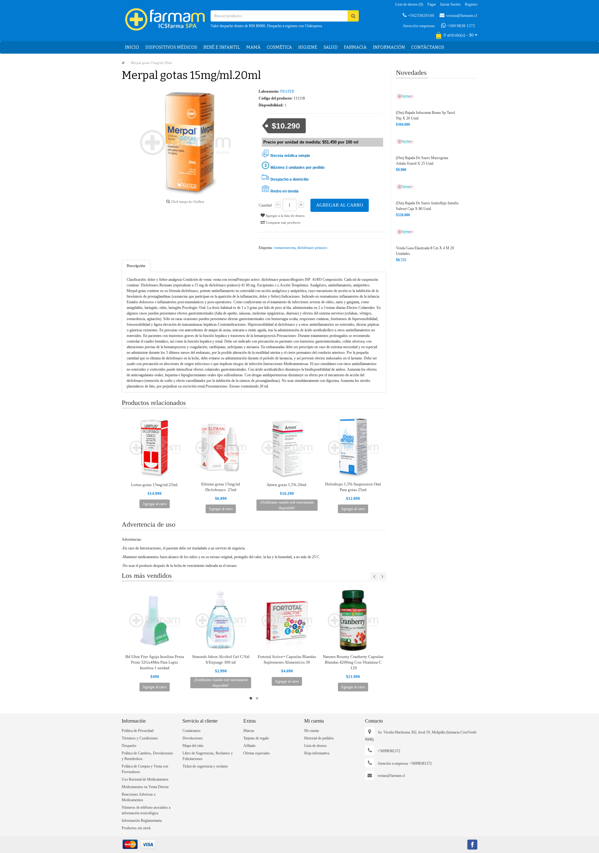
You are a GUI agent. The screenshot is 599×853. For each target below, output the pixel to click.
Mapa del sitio (193, 745)
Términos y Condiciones (140, 738)
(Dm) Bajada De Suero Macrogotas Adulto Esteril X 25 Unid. (422, 161)
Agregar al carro (339, 204)
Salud (331, 47)
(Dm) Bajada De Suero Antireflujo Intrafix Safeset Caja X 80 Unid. (427, 206)
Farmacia (355, 47)
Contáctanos (427, 47)
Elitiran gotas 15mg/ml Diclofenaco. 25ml (220, 487)
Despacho (129, 745)
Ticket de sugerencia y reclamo (205, 766)
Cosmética (279, 47)
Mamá (253, 47)
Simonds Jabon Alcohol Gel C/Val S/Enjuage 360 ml (221, 659)
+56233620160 (421, 15)
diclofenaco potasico (312, 248)
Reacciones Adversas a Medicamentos (138, 797)
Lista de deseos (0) (409, 4)
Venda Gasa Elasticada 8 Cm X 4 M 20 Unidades (425, 251)
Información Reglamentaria (142, 820)
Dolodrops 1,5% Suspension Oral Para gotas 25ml (353, 487)
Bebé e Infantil (221, 47)
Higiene (307, 47)
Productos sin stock (136, 828)
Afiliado (249, 745)
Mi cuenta (311, 731)
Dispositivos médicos (171, 47)
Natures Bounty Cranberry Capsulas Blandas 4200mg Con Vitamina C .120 (353, 662)
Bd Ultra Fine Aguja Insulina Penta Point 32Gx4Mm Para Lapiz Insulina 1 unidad (154, 662)
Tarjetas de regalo (256, 738)
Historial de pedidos (319, 738)
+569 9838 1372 (460, 25)
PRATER (287, 91)
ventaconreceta (284, 248)
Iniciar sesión (450, 4)
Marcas (248, 731)
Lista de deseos (315, 745)
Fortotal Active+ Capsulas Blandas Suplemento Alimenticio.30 (287, 659)
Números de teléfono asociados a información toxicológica (146, 810)
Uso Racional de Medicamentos (145, 779)
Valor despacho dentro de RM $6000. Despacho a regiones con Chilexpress (266, 26)
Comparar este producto (282, 222)
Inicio (132, 47)
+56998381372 (388, 751)
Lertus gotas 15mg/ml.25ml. (154, 484)
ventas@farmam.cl (461, 15)
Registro (471, 4)
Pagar (431, 4)
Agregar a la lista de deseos (284, 215)
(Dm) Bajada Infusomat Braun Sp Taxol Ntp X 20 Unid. (425, 115)
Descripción (136, 266)
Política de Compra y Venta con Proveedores (145, 769)
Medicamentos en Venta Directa (145, 787)
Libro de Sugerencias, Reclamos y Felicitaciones (208, 756)
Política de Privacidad (137, 731)
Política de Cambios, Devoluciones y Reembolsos (147, 756)
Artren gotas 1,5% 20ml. (286, 484)
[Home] (123, 63)
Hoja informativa (316, 753)
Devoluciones (193, 738)
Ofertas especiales (256, 753)
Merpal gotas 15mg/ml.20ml (151, 63)
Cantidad (265, 205)
